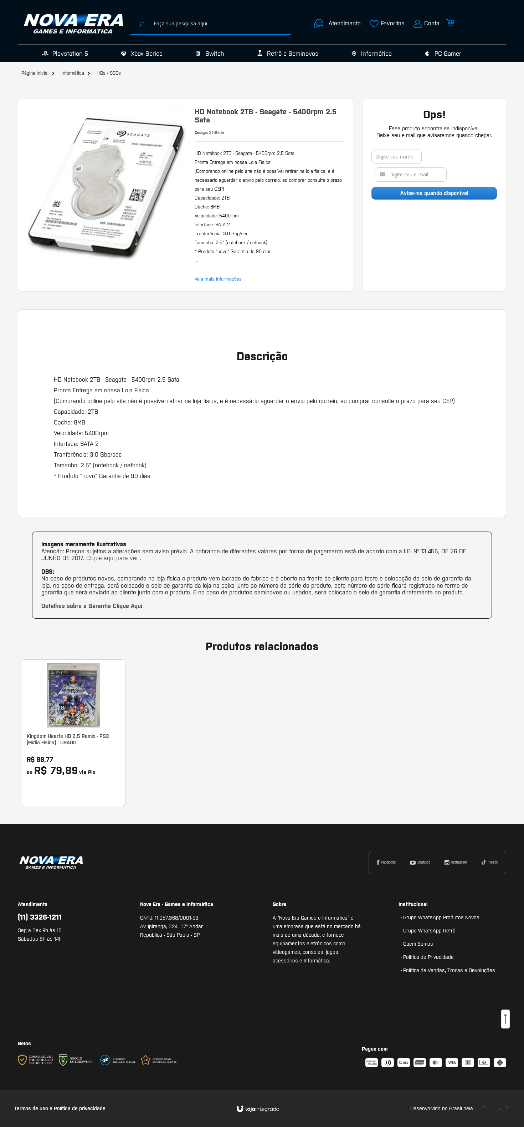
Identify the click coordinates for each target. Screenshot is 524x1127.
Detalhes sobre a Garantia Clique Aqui (91, 606)
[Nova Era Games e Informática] (74, 24)
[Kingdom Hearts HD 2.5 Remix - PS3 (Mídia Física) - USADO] (73, 733)
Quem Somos (418, 944)
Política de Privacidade (428, 957)
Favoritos (393, 23)
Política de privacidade (80, 1108)
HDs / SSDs (109, 73)
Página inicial (34, 73)
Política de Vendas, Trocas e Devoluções (449, 970)
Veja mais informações (218, 279)
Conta (432, 23)
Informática (73, 73)
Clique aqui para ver (113, 558)
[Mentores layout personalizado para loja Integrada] (492, 1109)
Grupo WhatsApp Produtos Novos (441, 917)
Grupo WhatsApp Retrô (429, 931)
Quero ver (77, 768)
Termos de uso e (34, 1108)
